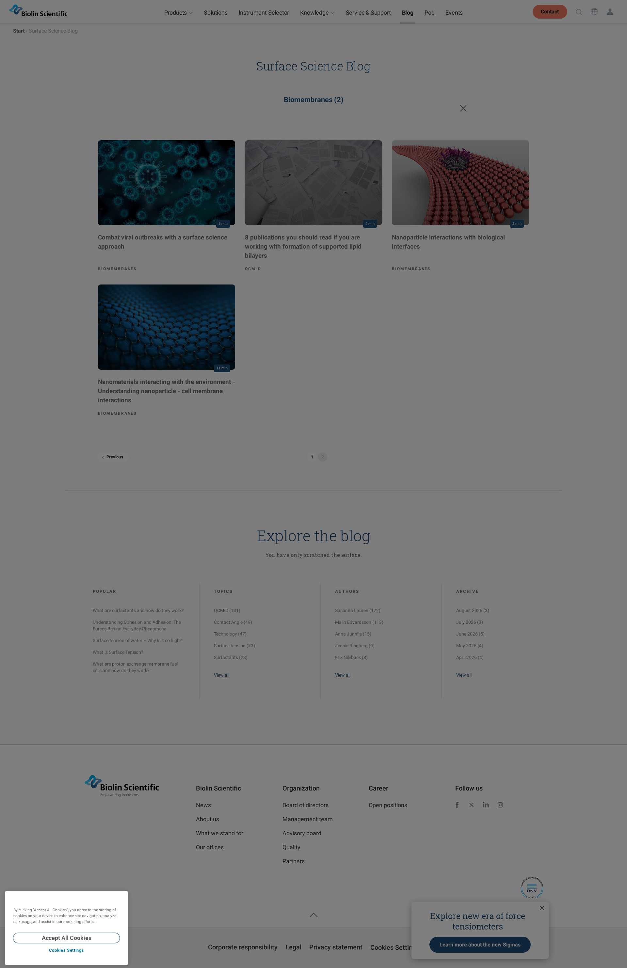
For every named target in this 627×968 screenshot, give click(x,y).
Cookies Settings (66, 950)
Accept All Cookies (66, 937)
